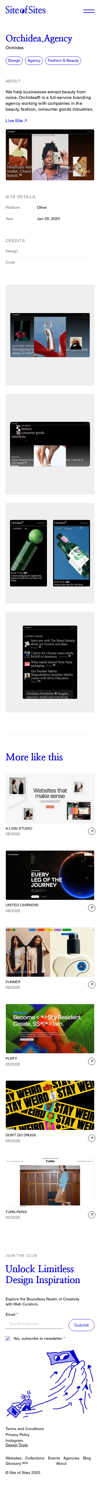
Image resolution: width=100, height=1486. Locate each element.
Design (14, 60)
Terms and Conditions (25, 1428)
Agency (34, 60)
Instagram (14, 1440)
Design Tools (17, 1445)
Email (12, 1314)
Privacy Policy (17, 1434)
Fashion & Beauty (63, 60)
